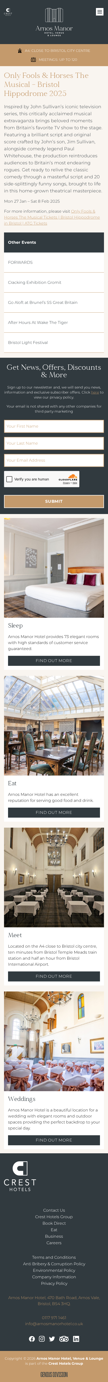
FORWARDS (20, 262)
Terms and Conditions (54, 1257)
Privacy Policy (54, 1283)
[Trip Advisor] (64, 1339)
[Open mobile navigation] (100, 12)
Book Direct (54, 1223)
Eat (54, 1229)
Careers (54, 1242)
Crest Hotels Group (54, 1216)
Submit (54, 501)
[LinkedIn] (76, 1339)
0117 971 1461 (54, 1317)
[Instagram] (42, 1339)
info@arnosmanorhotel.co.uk (54, 1323)
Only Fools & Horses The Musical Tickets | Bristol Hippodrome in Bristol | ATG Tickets (52, 217)
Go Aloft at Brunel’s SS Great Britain (43, 302)
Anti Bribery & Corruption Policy (54, 1264)
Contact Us (54, 1210)
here (95, 392)
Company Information (54, 1277)
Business (54, 1236)
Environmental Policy (54, 1270)
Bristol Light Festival (28, 342)
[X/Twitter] (52, 1339)
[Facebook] (32, 1339)
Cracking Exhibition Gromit (34, 282)
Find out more (54, 660)
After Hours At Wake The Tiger (38, 322)
